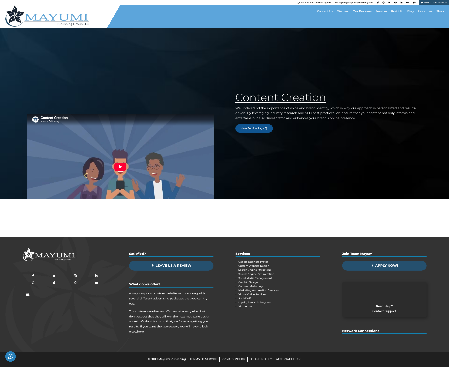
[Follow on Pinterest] (75, 283)
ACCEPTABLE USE (288, 359)
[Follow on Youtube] (96, 283)
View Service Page (252, 128)
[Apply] (10, 356)
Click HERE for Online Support (315, 2)
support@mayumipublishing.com (355, 2)
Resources (425, 11)
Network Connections (360, 331)
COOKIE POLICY (260, 359)
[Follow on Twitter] (54, 276)
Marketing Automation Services (258, 290)
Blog (410, 11)
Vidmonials (245, 306)
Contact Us (325, 11)
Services (381, 11)
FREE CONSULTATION (435, 2)
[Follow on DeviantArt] (54, 283)
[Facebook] (378, 3)
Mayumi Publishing (172, 359)
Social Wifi (245, 298)
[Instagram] (383, 3)
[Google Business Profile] (407, 3)
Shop (440, 11)
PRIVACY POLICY (234, 359)
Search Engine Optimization (256, 274)
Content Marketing (250, 286)
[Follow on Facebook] (33, 276)
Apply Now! (386, 266)
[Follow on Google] (33, 283)
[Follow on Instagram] (75, 276)
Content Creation (280, 97)
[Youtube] (395, 3)
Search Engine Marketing (254, 269)
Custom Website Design (253, 265)
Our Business (362, 11)
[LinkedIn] (402, 3)
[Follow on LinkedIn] (96, 276)
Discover (343, 11)
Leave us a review (173, 266)
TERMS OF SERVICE (204, 359)
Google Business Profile (253, 261)
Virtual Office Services (252, 294)
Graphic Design (248, 282)
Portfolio (397, 11)
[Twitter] (389, 3)
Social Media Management (255, 278)
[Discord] (414, 3)
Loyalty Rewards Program (254, 302)
